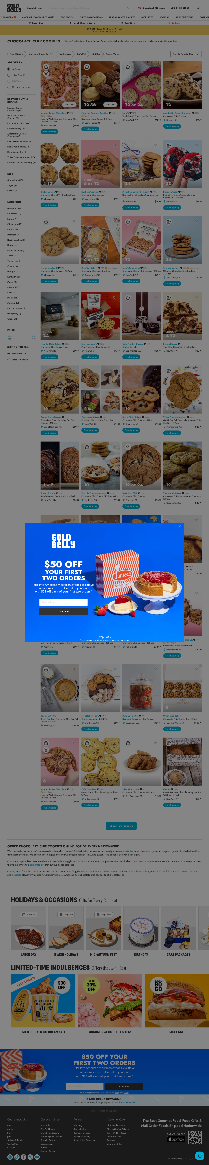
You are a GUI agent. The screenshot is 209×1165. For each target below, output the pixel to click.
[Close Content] (179, 526)
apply (117, 640)
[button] (104, 582)
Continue (63, 611)
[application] (200, 1156)
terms (126, 640)
